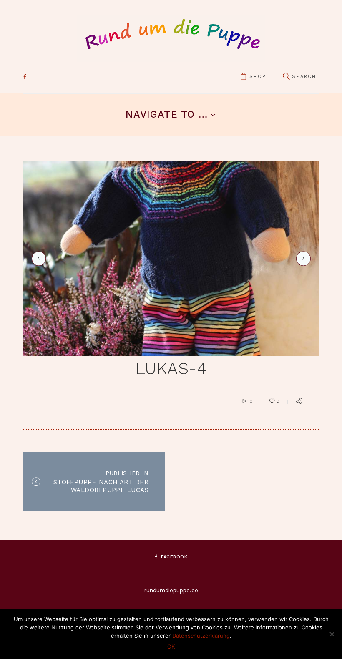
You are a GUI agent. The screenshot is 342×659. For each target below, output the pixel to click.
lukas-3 (37, 259)
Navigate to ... (167, 114)
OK (171, 646)
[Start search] (286, 77)
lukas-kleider (302, 258)
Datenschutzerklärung (201, 635)
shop (257, 76)
